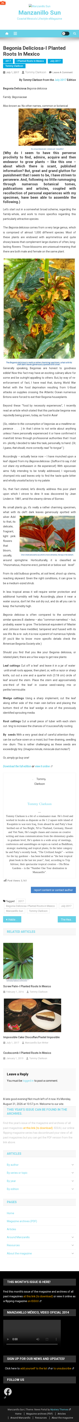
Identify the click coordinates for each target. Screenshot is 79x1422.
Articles (11, 1229)
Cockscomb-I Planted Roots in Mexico (27, 1052)
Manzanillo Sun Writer (36, 1042)
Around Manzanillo (18, 1237)
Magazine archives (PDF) (22, 1221)
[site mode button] (65, 33)
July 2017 (55, 61)
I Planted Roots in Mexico (30, 61)
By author (13, 1164)
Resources (13, 1245)
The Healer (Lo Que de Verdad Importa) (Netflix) (68, 919)
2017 (8, 61)
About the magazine (19, 1253)
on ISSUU (33, 1301)
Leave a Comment (63, 72)
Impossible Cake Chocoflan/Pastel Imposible (31, 1037)
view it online (42, 766)
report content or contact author (53, 890)
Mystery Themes (59, 1409)
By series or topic (17, 1172)
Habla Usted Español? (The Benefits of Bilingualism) (14, 919)
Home (10, 1213)
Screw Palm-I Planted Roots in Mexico (27, 986)
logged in (28, 1080)
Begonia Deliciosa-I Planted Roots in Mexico (30, 906)
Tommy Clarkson (14, 66)
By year (11, 1181)
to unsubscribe (62, 1368)
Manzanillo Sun (39, 12)
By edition (13, 1189)
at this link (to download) (38, 1128)
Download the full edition (17, 766)
